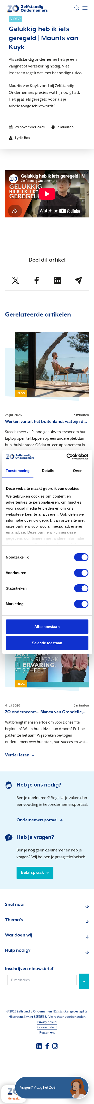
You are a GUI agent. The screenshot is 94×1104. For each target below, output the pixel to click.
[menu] (85, 8)
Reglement (47, 1033)
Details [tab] (48, 470)
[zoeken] (77, 8)
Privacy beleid (47, 1022)
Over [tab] (77, 470)
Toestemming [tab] (18, 470)
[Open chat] (77, 1087)
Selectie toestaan (47, 643)
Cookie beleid (47, 1027)
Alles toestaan (46, 626)
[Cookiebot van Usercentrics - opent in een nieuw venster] (67, 456)
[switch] (81, 573)
